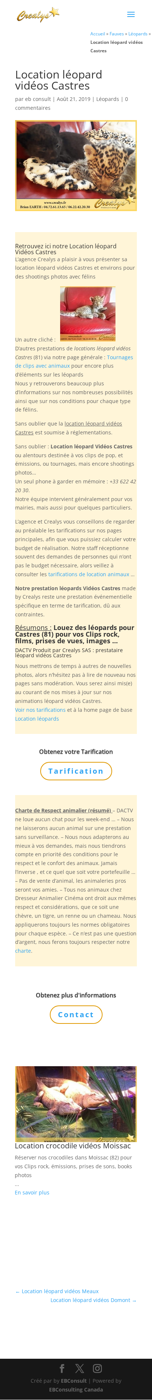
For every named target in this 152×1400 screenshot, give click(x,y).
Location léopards (37, 718)
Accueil (97, 33)
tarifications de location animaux (88, 574)
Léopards (138, 33)
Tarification (76, 771)
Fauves (117, 33)
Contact (76, 1014)
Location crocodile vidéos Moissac (73, 1146)
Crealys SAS (76, 650)
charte (23, 950)
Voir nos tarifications (40, 709)
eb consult (38, 98)
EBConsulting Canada (76, 1389)
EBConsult (74, 1380)
